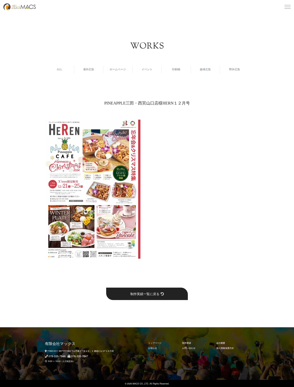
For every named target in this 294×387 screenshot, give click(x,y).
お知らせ (152, 348)
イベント (147, 69)
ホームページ (118, 69)
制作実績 (186, 342)
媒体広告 (205, 69)
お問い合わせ (188, 348)
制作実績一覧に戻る (144, 293)
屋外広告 (88, 69)
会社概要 (220, 342)
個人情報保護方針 (225, 348)
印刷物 (176, 69)
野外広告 (234, 69)
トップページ (154, 342)
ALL (59, 69)
